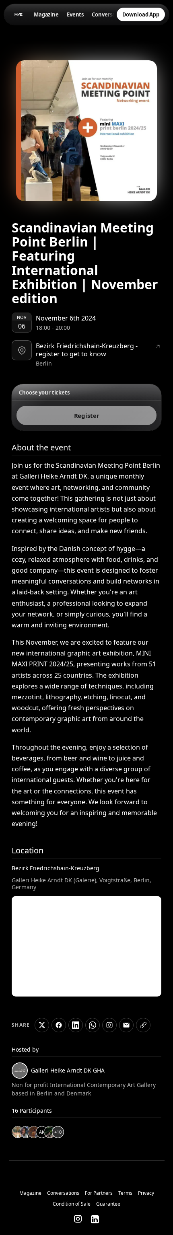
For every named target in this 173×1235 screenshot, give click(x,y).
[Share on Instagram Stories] (109, 1025)
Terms (125, 1193)
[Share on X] (42, 1025)
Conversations (110, 14)
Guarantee (108, 1204)
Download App (140, 14)
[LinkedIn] (95, 1219)
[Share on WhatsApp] (92, 1025)
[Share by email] (126, 1025)
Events (75, 14)
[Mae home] (17, 14)
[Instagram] (78, 1219)
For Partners (99, 1193)
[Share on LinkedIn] (75, 1025)
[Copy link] (143, 1025)
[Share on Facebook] (58, 1025)
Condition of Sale (72, 1204)
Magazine (46, 14)
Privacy (146, 1193)
